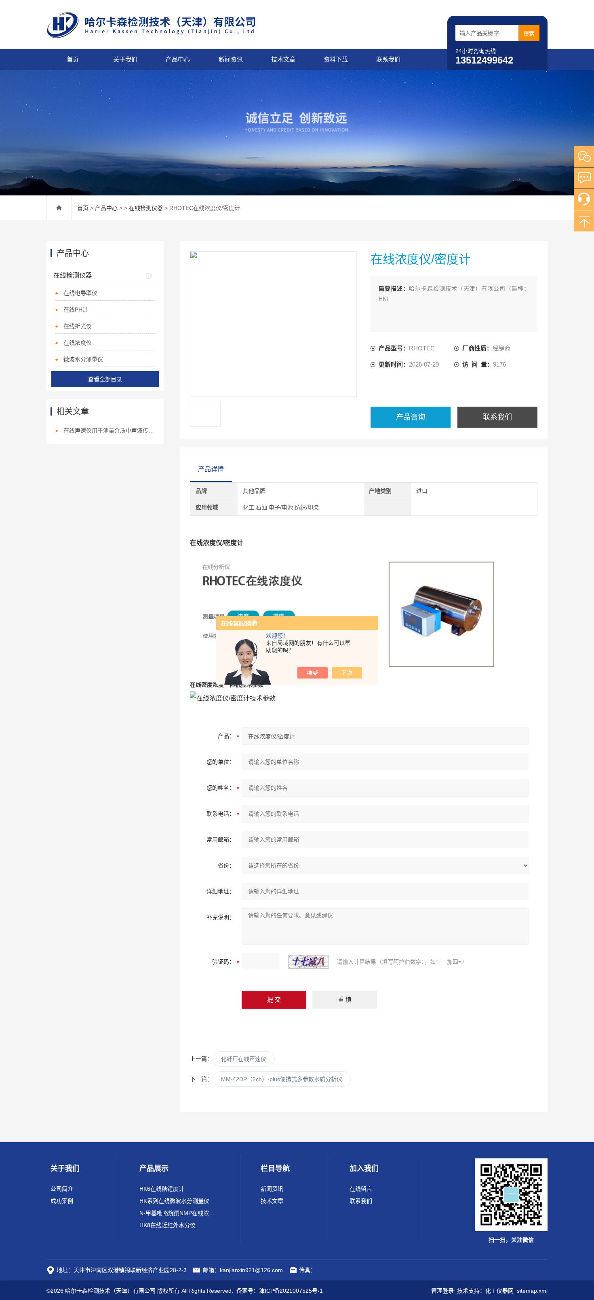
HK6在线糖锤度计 (161, 1188)
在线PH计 (75, 309)
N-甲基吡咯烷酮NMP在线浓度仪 (179, 1213)
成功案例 (62, 1201)
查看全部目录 (105, 379)
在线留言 (361, 1188)
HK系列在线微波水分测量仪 (174, 1201)
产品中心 (178, 59)
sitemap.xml (532, 1290)
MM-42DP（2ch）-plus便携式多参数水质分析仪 (281, 1079)
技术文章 (283, 59)
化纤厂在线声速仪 (243, 1059)
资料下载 (336, 59)
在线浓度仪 (77, 342)
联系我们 (388, 59)
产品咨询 (410, 417)
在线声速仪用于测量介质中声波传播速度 (109, 430)
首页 (73, 59)
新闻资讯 (231, 59)
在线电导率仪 (80, 293)
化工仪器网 (499, 1290)
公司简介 (62, 1188)
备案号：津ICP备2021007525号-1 (279, 1290)
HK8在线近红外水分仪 (167, 1225)
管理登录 (442, 1290)
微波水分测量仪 (83, 359)
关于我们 (125, 59)
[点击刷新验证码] (308, 962)
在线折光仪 (77, 326)
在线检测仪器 (146, 208)
